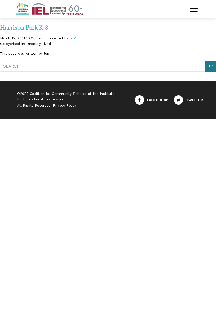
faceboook (158, 100)
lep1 (73, 38)
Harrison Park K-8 (24, 27)
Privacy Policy (65, 105)
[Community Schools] (55, 9)
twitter (194, 100)
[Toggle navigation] (193, 9)
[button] (210, 66)
